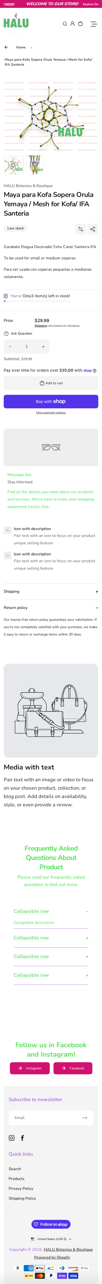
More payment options (51, 412)
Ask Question (21, 333)
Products (17, 1178)
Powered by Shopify (52, 1257)
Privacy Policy (21, 1188)
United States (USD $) (52, 1239)
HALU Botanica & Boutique (68, 1249)
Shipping (41, 326)
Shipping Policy (22, 1198)
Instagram (34, 1068)
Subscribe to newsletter (35, 1099)
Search (15, 1169)
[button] (14, 165)
